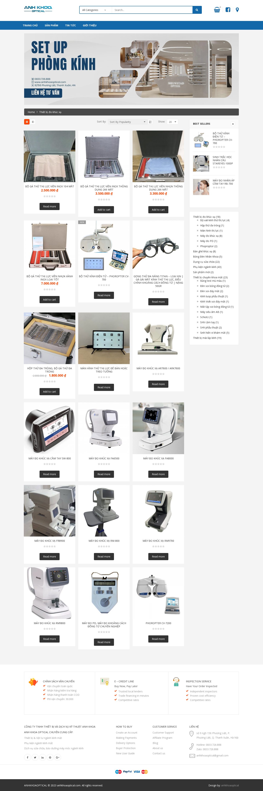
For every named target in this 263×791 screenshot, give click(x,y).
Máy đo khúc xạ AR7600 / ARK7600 (158, 368)
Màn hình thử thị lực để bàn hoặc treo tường (104, 370)
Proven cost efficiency (203, 695)
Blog (155, 743)
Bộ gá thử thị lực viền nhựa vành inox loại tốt (49, 278)
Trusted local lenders (130, 691)
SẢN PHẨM (51, 25)
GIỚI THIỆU (89, 25)
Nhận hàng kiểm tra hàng (61, 690)
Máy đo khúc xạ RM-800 (104, 540)
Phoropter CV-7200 (158, 623)
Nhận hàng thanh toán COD (63, 694)
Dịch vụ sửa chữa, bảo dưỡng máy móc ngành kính (54, 748)
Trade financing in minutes (133, 695)
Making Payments (126, 737)
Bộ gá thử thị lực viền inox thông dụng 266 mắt (104, 188)
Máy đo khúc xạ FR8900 (49, 540)
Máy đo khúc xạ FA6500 (104, 458)
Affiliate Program (162, 737)
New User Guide (125, 753)
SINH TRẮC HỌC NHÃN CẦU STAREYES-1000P (223, 160)
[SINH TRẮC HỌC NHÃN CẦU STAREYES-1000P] (201, 163)
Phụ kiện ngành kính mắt (38, 743)
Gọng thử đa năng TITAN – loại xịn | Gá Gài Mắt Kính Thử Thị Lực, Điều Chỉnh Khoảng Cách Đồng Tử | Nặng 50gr (158, 281)
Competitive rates (128, 700)
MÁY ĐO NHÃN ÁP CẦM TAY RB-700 (224, 182)
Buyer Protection (126, 748)
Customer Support (163, 732)
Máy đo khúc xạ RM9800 (49, 623)
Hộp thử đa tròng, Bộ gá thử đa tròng (49, 370)
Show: (161, 121)
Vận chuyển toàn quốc (60, 686)
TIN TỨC (70, 25)
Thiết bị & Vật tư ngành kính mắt (43, 738)
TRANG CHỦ (30, 25)
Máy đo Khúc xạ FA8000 (158, 458)
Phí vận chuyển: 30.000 (60, 699)
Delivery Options (125, 743)
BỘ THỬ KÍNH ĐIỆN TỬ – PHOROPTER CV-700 (104, 278)
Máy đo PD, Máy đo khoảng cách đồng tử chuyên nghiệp (104, 625)
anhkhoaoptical (230, 785)
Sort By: (101, 121)
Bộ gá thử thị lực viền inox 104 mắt (49, 186)
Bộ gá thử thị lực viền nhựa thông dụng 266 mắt (158, 188)
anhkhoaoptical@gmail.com (212, 755)
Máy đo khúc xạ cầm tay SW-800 (49, 458)
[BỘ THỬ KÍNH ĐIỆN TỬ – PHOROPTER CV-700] (201, 140)
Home (31, 112)
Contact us (159, 753)
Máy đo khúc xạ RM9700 (158, 540)
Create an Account (126, 732)
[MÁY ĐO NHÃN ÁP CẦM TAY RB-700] (201, 187)
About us (158, 748)
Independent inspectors (203, 691)
